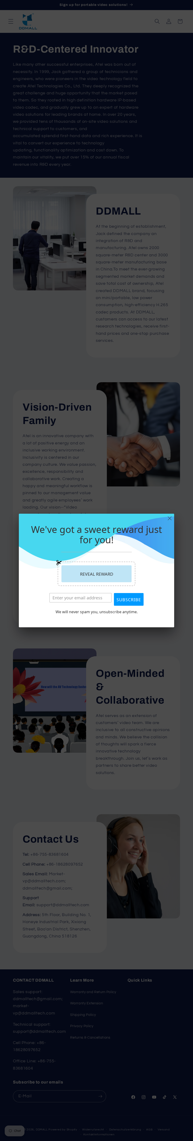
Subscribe (129, 599)
